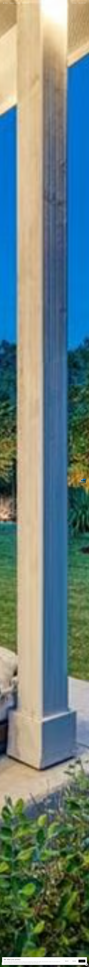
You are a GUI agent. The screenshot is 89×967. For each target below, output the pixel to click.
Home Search (25, 3)
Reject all (66, 961)
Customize (74, 961)
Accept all (82, 961)
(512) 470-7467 (82, 3)
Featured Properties (15, 3)
